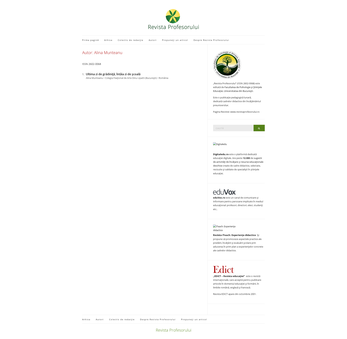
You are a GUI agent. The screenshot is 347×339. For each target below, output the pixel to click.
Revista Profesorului (173, 330)
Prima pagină (90, 40)
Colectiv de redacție (130, 40)
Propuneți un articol (175, 40)
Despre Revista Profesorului (211, 40)
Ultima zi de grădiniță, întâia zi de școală (113, 74)
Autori (153, 40)
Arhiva (108, 40)
